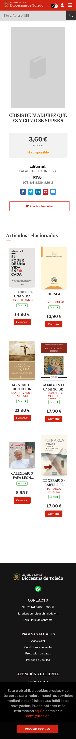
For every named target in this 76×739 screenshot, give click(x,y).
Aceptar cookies (37, 728)
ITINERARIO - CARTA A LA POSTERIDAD (53, 483)
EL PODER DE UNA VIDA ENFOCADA (22, 294)
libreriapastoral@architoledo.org (38, 613)
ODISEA (54, 294)
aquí (38, 711)
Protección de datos (38, 653)
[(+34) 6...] (38, 589)
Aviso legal (38, 640)
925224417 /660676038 (38, 607)
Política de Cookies (38, 659)
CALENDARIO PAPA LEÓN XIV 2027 (22, 475)
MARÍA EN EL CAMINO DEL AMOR (54, 387)
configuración (37, 716)
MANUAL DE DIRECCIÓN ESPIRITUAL (22, 387)
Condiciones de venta (38, 647)
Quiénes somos (38, 681)
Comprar (22, 322)
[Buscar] (71, 15)
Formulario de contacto (38, 619)
